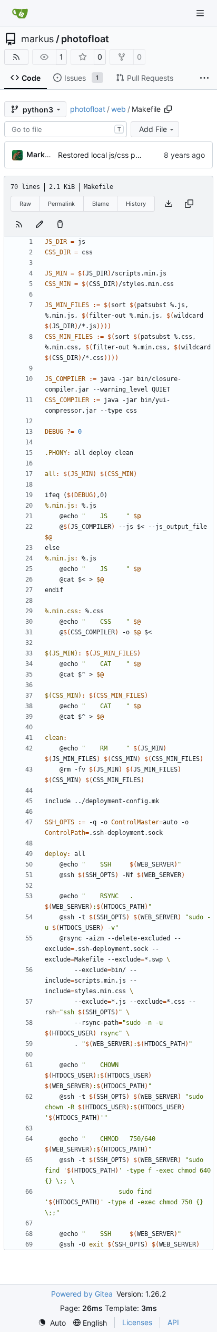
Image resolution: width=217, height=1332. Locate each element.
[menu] (52, 1322)
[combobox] (65, 129)
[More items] (204, 78)
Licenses (137, 1322)
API (173, 1322)
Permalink (61, 203)
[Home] (20, 13)
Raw (25, 203)
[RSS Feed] (16, 57)
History (136, 203)
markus (37, 39)
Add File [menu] (153, 129)
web (118, 108)
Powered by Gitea (82, 1293)
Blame (100, 203)
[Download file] (168, 203)
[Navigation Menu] (201, 13)
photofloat (85, 39)
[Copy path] (168, 109)
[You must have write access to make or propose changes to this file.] (60, 224)
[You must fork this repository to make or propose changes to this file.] (39, 224)
